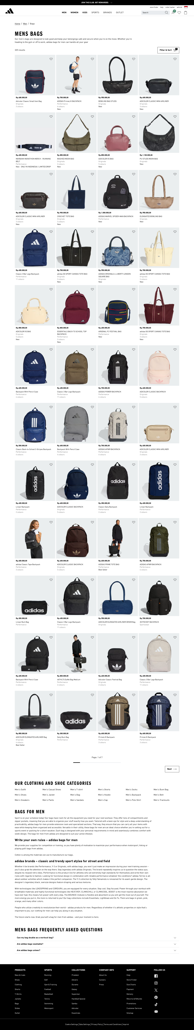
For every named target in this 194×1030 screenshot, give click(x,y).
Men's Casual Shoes (51, 790)
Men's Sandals (77, 800)
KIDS (84, 13)
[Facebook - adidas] (166, 976)
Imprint (126, 1024)
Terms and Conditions (113, 1024)
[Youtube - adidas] (166, 1012)
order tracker (170, 7)
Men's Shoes (20, 795)
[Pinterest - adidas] (166, 997)
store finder (154, 7)
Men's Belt (159, 795)
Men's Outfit (20, 790)
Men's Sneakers (22, 800)
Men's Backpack (133, 795)
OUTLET (120, 13)
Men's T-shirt (76, 790)
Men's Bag (75, 795)
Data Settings (84, 1024)
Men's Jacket (48, 795)
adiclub (179, 7)
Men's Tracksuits (161, 800)
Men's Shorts (104, 790)
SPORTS (95, 13)
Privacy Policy (97, 1024)
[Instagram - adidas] (166, 983)
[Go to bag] (185, 12)
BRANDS (107, 13)
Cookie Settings (71, 1024)
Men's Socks (131, 790)
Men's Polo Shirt (133, 800)
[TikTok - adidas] (166, 1004)
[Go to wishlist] (179, 12)
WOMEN (74, 13)
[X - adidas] (166, 990)
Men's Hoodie (104, 795)
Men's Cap (103, 800)
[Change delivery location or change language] (186, 7)
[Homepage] (9, 11)
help (161, 7)
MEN (64, 13)
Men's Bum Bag (161, 790)
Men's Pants (48, 800)
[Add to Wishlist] (51, 59)
